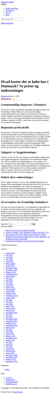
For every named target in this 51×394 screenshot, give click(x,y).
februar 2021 (10, 351)
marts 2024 (10, 306)
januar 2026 (10, 266)
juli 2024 (9, 300)
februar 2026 (10, 264)
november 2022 (11, 321)
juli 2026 (9, 255)
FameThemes (18, 392)
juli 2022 (9, 330)
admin (7, 96)
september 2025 (12, 274)
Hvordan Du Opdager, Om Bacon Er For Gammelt (25, 241)
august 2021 (10, 340)
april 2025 (9, 285)
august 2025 (10, 276)
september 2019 (12, 361)
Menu (4, 4)
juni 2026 (9, 257)
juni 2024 (9, 302)
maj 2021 (9, 347)
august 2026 (10, 253)
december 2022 (11, 319)
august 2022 (10, 327)
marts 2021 (10, 349)
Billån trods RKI (12, 8)
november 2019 (11, 357)
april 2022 (9, 332)
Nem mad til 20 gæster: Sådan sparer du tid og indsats (26, 235)
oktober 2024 (11, 293)
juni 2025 (9, 281)
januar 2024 (10, 310)
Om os (8, 13)
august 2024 (10, 298)
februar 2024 (10, 308)
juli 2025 (9, 279)
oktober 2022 (11, 323)
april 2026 (9, 262)
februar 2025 (10, 289)
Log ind (9, 378)
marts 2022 (10, 334)
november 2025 (11, 270)
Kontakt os (10, 11)
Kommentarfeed (12, 382)
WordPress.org (11, 384)
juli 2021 (9, 342)
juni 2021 (9, 344)
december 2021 (11, 338)
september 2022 (12, 325)
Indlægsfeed (10, 380)
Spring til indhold (7, 2)
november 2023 (11, 313)
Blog (7, 15)
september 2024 (12, 296)
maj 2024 (9, 304)
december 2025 (11, 268)
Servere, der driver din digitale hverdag (20, 230)
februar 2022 (10, 336)
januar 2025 (10, 291)
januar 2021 (10, 353)
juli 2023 (9, 315)
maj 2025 (9, 283)
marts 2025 (10, 287)
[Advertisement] (25, 51)
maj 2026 (9, 259)
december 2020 (11, 355)
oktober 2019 (11, 359)
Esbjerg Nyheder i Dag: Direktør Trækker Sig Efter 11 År (27, 232)
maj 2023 (9, 317)
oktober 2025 (11, 272)
